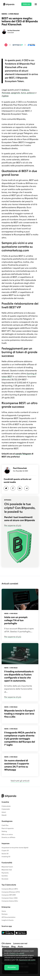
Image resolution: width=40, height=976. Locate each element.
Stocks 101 (5, 853)
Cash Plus (5, 825)
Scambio (5, 876)
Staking (4, 831)
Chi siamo (6, 944)
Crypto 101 (5, 850)
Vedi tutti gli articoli (20, 781)
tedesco (25, 90)
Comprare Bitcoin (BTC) (10, 889)
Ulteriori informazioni (16, 953)
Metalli (4, 815)
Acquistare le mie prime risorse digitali (15, 847)
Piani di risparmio (8, 828)
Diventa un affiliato (8, 837)
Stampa (5, 947)
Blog (13, 947)
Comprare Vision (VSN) (9, 898)
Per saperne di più (12, 526)
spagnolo (15, 93)
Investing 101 (6, 856)
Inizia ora (26, 4)
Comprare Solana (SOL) (10, 901)
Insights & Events (7, 920)
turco (23, 93)
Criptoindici (6, 809)
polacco (31, 93)
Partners (4, 914)
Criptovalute (6, 806)
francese (6, 93)
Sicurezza (5, 879)
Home (4, 911)
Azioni (4, 812)
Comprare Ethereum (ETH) (11, 892)
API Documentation (8, 917)
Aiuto (20, 947)
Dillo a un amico (7, 834)
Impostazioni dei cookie (27, 960)
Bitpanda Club (7, 870)
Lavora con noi (20, 944)
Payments (5, 873)
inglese (5, 96)
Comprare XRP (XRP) (9, 895)
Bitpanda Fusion (7, 867)
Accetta (12, 967)
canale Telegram (23, 454)
